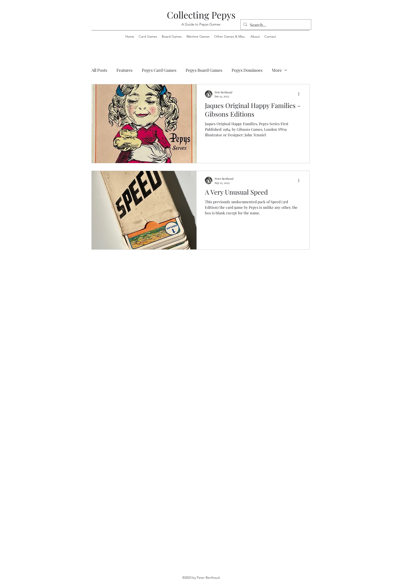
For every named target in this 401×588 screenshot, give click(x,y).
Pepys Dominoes (247, 70)
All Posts (99, 70)
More (277, 70)
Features (124, 70)
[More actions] (300, 94)
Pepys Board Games (204, 70)
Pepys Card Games (159, 70)
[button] (230, 36)
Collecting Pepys (201, 15)
